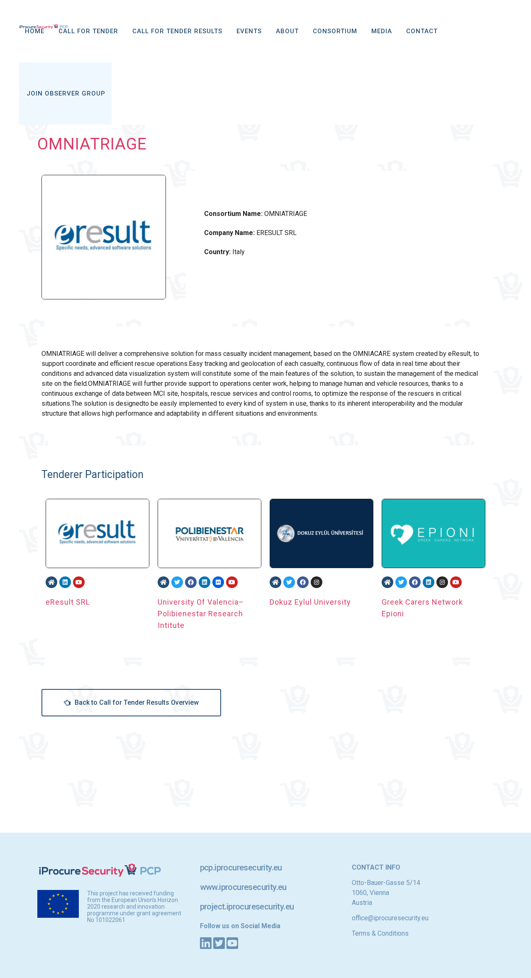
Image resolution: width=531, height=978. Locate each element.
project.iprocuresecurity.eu (247, 907)
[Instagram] (316, 582)
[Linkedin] (65, 582)
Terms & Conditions (380, 933)
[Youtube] (79, 582)
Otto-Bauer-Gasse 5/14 (386, 883)
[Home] (51, 582)
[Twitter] (177, 582)
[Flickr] (218, 582)
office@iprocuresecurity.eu (390, 918)
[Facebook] (191, 582)
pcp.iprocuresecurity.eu (241, 868)
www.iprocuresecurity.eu (243, 887)
